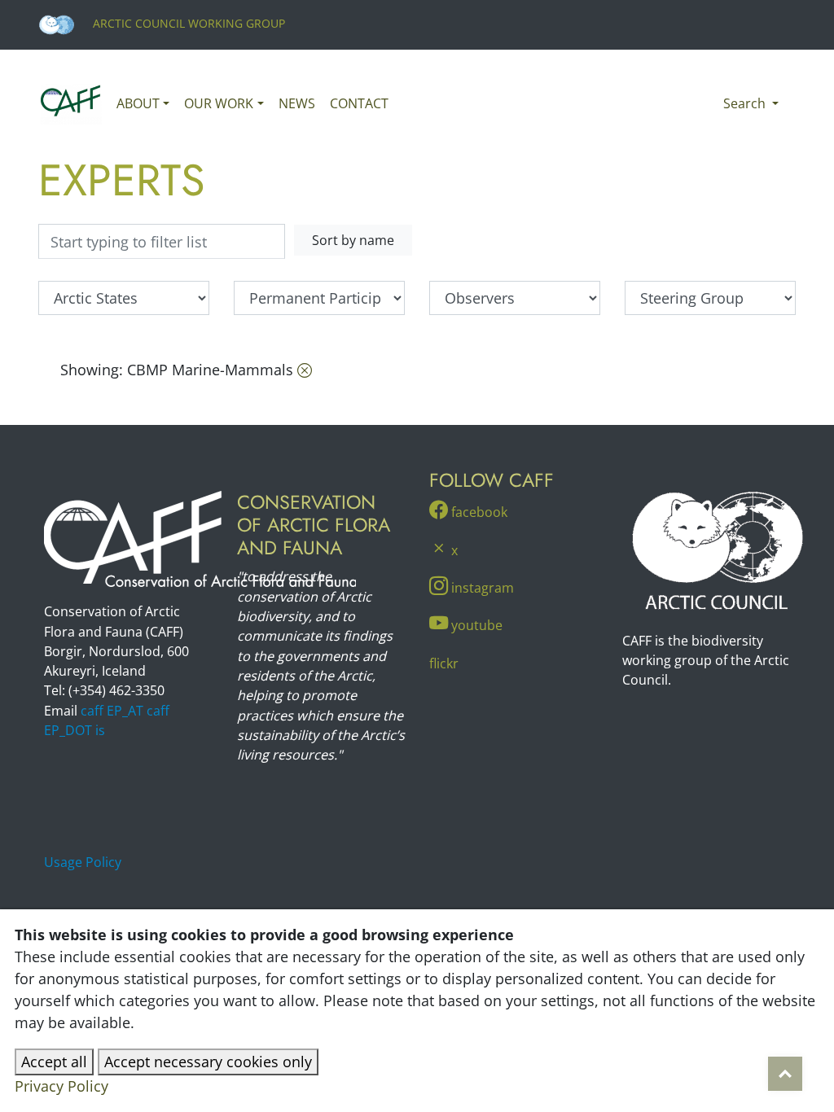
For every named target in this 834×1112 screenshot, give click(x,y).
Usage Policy (82, 862)
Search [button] (746, 103)
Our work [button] (218, 103)
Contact (359, 103)
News (297, 103)
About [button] (138, 103)
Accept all (54, 1061)
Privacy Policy (61, 1086)
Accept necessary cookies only (208, 1061)
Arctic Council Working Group (187, 23)
